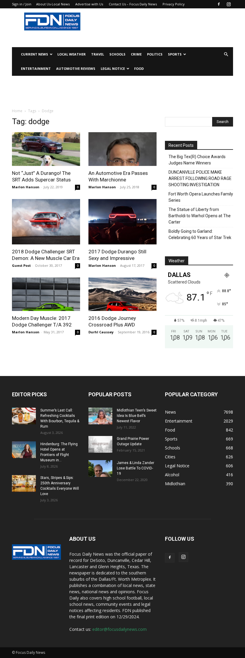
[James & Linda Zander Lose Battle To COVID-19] (100, 468)
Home (17, 110)
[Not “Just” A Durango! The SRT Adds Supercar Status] (46, 149)
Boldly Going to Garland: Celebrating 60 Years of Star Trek (200, 234)
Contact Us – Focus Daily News (133, 4)
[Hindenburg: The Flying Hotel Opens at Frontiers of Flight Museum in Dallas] (24, 449)
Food (139, 68)
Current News (34, 54)
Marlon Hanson (25, 187)
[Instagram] (228, 4)
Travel (97, 54)
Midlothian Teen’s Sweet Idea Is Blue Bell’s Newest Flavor (137, 415)
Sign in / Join (21, 4)
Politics (155, 54)
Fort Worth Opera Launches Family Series (201, 197)
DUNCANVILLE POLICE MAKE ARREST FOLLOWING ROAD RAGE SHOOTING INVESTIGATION (200, 178)
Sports (175, 54)
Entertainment (36, 68)
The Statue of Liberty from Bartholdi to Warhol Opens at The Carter (200, 215)
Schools (117, 54)
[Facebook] (218, 4)
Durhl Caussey (101, 332)
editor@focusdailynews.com (119, 629)
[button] (226, 54)
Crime (136, 54)
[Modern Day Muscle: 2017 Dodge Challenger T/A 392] (46, 294)
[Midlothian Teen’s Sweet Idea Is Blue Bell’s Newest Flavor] (100, 416)
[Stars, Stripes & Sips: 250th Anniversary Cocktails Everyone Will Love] (24, 483)
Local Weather (71, 54)
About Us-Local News (53, 4)
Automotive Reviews (75, 68)
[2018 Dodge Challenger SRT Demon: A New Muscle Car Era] (46, 221)
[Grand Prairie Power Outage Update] (100, 444)
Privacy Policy (174, 4)
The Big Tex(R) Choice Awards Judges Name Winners (197, 159)
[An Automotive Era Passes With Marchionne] (122, 149)
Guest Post (21, 265)
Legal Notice (113, 68)
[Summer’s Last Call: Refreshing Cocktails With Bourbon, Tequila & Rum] (24, 416)
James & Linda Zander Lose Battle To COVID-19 (135, 468)
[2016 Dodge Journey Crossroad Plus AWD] (122, 294)
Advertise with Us (89, 4)
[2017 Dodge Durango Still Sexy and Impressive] (122, 221)
